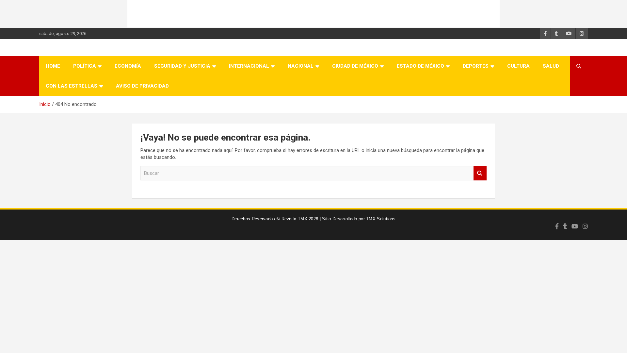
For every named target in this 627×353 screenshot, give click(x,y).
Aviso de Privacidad (142, 86)
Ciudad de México (355, 66)
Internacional (249, 66)
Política (84, 66)
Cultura (518, 66)
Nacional (301, 66)
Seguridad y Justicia (182, 66)
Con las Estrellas (71, 86)
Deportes (476, 66)
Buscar (480, 173)
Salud (551, 66)
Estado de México (420, 66)
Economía (128, 66)
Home (53, 66)
